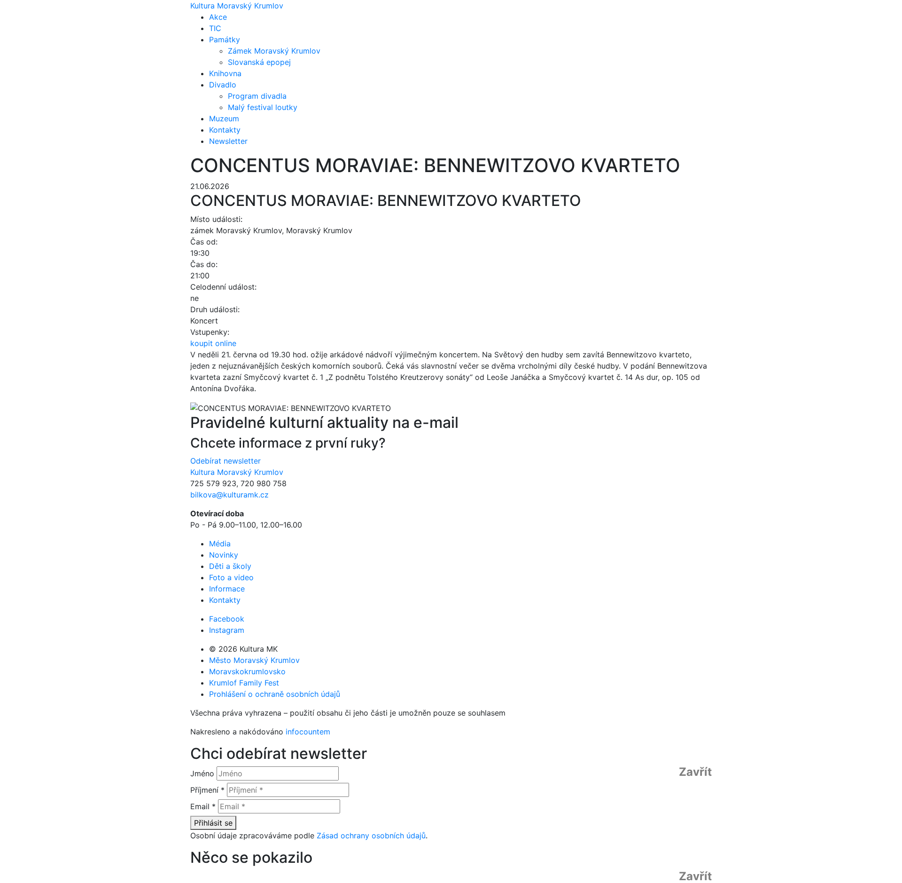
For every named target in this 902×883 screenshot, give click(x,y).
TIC (215, 28)
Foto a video (231, 577)
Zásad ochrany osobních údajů (371, 835)
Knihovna (225, 73)
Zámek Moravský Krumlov (274, 50)
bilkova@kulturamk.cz (229, 494)
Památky (224, 39)
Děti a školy (230, 566)
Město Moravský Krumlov (254, 660)
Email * (203, 806)
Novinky (223, 555)
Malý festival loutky (262, 107)
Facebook (226, 618)
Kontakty (225, 129)
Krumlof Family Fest (244, 682)
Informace (227, 588)
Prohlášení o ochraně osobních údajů (274, 694)
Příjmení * (207, 790)
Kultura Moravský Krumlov (236, 5)
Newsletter (228, 141)
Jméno (202, 773)
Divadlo (222, 84)
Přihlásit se (213, 823)
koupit (213, 343)
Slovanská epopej (259, 62)
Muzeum (224, 118)
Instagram (226, 630)
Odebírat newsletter (225, 460)
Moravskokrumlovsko (247, 671)
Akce (218, 17)
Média (220, 543)
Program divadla (257, 96)
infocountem (308, 731)
